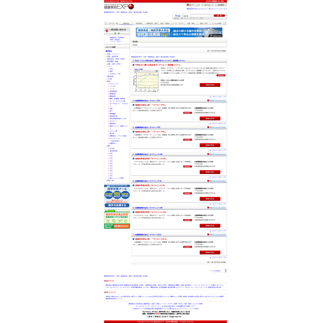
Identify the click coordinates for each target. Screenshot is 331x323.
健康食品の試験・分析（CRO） (156, 285)
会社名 (185, 16)
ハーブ (112, 89)
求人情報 (186, 306)
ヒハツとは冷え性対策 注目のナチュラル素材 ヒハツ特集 (162, 296)
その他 (109, 79)
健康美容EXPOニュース (114, 299)
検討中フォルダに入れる (217, 100)
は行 (111, 166)
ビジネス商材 (216, 23)
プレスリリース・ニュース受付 (187, 309)
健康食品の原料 (117, 285)
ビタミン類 (113, 131)
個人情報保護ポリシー (159, 309)
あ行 (111, 153)
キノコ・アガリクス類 (117, 101)
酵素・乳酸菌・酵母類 (117, 99)
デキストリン (189, 287)
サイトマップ (216, 9)
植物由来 (113, 94)
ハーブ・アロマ (177, 23)
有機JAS (112, 143)
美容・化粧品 (165, 23)
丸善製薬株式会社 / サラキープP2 (147, 101)
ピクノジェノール (201, 287)
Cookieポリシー (138, 309)
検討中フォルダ (194, 5)
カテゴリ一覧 (206, 9)
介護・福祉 (191, 23)
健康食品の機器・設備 (176, 285)
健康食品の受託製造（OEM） (134, 285)
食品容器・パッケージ (192, 285)
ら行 (111, 173)
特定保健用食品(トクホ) (118, 118)
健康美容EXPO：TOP (111, 12)
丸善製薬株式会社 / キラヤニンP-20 (148, 181)
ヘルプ (224, 9)
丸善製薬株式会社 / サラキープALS (148, 235)
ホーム (138, 306)
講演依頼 (110, 76)
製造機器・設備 (112, 61)
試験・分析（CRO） (114, 64)
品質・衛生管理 (112, 56)
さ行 (111, 161)
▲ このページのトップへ (218, 97)
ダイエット (113, 121)
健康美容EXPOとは (193, 9)
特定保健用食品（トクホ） (140, 287)
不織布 (213, 285)
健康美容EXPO (159, 322)
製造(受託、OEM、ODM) (116, 59)
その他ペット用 (115, 74)
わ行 (111, 176)
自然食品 (139, 23)
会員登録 (221, 5)
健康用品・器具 (149, 304)
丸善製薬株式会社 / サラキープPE (147, 127)
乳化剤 (145, 12)
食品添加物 (137, 12)
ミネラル (113, 86)
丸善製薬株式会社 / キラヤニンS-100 (148, 154)
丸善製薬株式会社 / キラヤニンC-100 (148, 208)
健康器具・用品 (152, 23)
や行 (111, 171)
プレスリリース (147, 306)
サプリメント (114, 84)
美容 (158, 304)
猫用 (111, 71)
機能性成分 (154, 287)
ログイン (207, 5)
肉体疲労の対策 (193, 296)
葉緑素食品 (113, 91)
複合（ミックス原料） (117, 178)
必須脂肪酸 (163, 287)
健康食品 (124, 12)
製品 (108, 81)
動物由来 (113, 96)
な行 (111, 163)
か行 (111, 158)
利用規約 (148, 309)
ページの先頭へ (215, 271)
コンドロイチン (124, 287)
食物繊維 (113, 114)
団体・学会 (204, 23)
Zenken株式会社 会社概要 (173, 306)
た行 (111, 156)
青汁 (111, 111)
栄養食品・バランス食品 (118, 136)
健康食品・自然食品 (117, 37)
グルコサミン (114, 287)
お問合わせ (172, 309)
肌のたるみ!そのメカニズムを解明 (211, 296)
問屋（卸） (111, 180)
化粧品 (185, 296)
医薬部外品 (113, 116)
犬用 (111, 69)
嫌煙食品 (113, 123)
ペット (109, 66)
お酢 (111, 108)
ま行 (111, 168)
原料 (130, 12)
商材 (178, 16)
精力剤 (112, 133)
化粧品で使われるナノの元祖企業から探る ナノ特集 (124, 296)
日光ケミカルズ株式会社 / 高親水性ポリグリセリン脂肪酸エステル (160, 61)
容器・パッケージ (113, 54)
